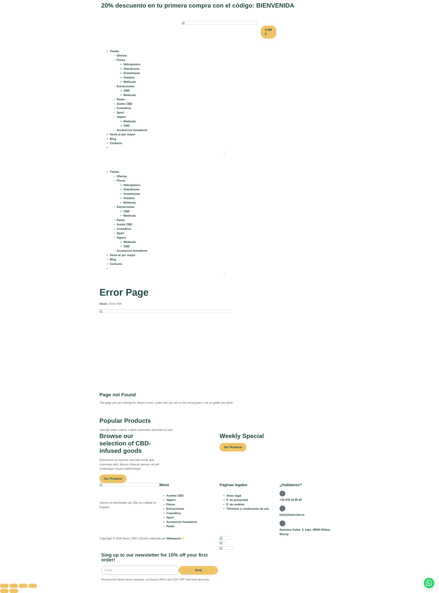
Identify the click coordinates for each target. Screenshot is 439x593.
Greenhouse (131, 73)
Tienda (114, 51)
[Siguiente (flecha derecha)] (13, 591)
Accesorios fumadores (132, 130)
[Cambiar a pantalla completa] (13, 586)
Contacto (116, 143)
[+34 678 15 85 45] (282, 493)
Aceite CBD (124, 103)
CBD (126, 90)
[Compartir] (23, 586)
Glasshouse (131, 68)
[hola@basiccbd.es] (282, 508)
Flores (121, 60)
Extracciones (125, 86)
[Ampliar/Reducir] (4, 586)
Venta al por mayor (122, 134)
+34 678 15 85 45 (291, 499)
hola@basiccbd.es (292, 514)
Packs (121, 99)
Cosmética (124, 108)
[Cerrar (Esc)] (32, 586)
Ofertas (122, 55)
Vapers (121, 117)
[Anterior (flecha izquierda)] (4, 591)
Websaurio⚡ (176, 538)
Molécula (129, 81)
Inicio (103, 303)
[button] (219, 165)
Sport (120, 112)
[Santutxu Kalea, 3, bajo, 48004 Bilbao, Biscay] (282, 523)
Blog (113, 139)
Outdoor (129, 77)
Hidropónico (131, 64)
